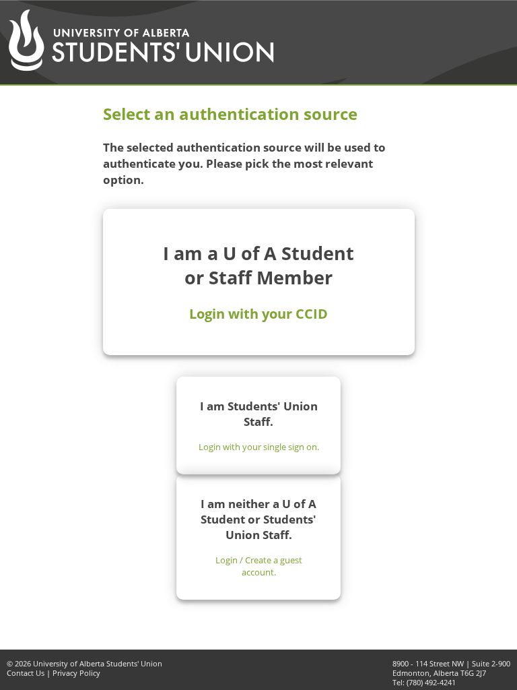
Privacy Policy (76, 673)
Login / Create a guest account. (258, 566)
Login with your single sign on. (259, 447)
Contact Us (25, 673)
